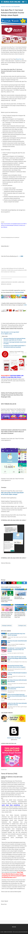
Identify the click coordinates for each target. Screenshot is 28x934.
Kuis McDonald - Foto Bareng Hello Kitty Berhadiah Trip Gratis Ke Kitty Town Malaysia (17, 650)
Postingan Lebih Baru (7, 625)
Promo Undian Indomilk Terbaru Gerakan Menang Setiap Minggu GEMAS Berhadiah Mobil (17, 658)
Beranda (14, 926)
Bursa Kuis (19, 59)
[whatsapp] (19, 583)
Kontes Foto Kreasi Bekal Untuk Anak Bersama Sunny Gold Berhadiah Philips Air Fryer (17, 696)
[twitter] (8, 583)
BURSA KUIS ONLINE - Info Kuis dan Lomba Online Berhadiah (16, 931)
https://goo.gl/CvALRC (18, 412)
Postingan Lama (22, 625)
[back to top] (25, 930)
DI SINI (25, 304)
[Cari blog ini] (26, 2)
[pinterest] (14, 583)
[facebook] (3, 583)
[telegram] (24, 583)
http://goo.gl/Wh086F (19, 292)
